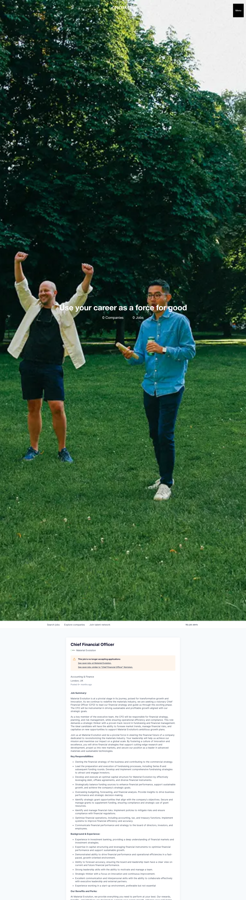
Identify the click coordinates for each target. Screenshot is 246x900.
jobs (53, 624)
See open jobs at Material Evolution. (94, 663)
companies (74, 624)
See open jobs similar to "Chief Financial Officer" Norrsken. (105, 667)
